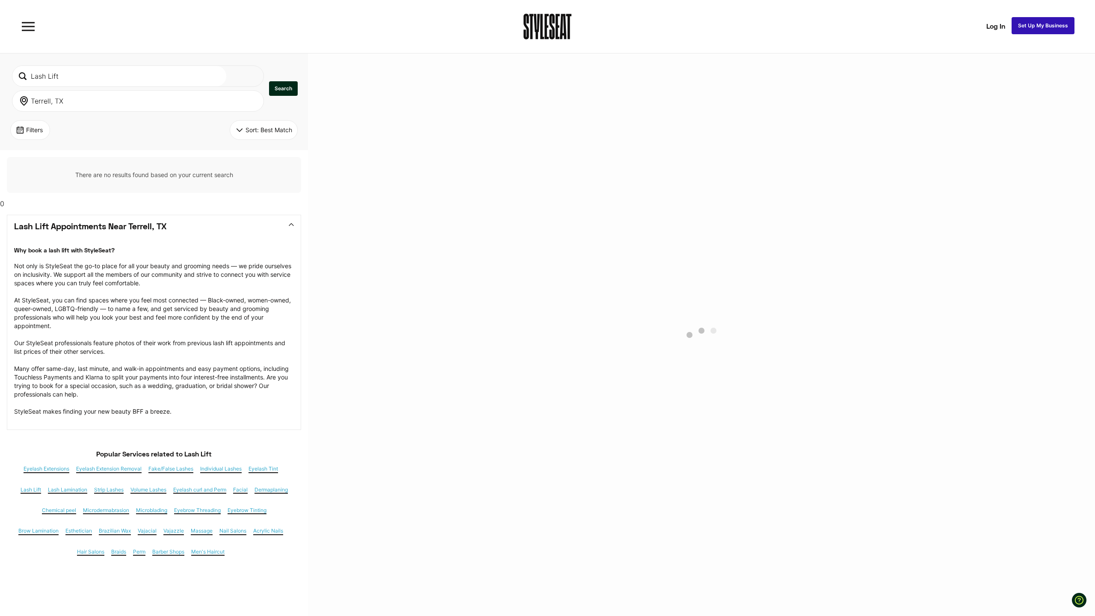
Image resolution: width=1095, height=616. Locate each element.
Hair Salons (90, 552)
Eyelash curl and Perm (199, 490)
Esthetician (78, 531)
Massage (202, 531)
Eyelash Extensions (46, 469)
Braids (118, 552)
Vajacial (147, 531)
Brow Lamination (38, 531)
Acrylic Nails (268, 531)
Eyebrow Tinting (247, 510)
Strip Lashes (109, 490)
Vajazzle (173, 531)
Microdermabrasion (106, 510)
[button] (283, 88)
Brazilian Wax (115, 531)
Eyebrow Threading (197, 510)
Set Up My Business (1043, 25)
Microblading (151, 510)
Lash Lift (31, 490)
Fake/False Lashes (170, 469)
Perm (139, 552)
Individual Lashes (221, 469)
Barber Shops (168, 552)
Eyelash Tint (263, 469)
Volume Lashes (148, 490)
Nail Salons (232, 531)
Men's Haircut (208, 552)
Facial (240, 490)
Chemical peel (59, 510)
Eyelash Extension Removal (109, 469)
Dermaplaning (271, 490)
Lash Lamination (67, 490)
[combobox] (119, 76)
